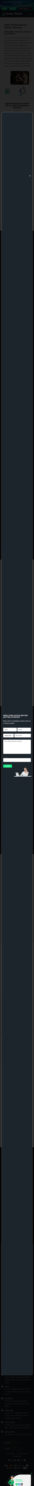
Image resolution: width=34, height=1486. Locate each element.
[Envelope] (22, 1484)
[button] (30, 176)
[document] (17, 743)
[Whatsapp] (17, 1484)
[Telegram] (19, 1484)
